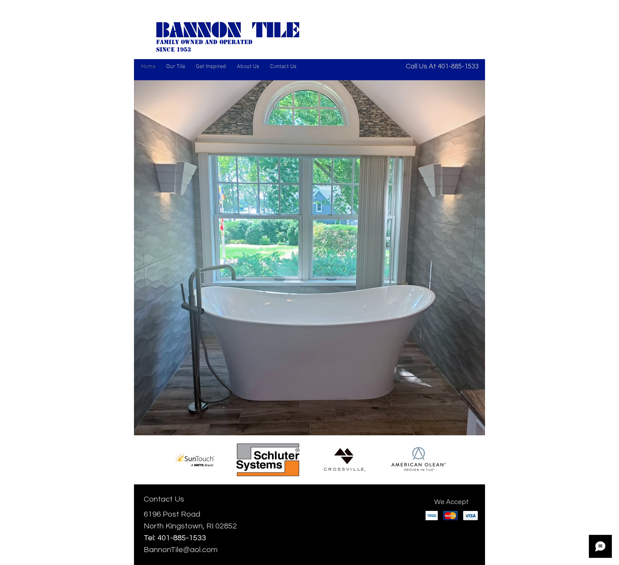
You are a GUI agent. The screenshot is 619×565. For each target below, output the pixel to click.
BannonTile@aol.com (181, 550)
